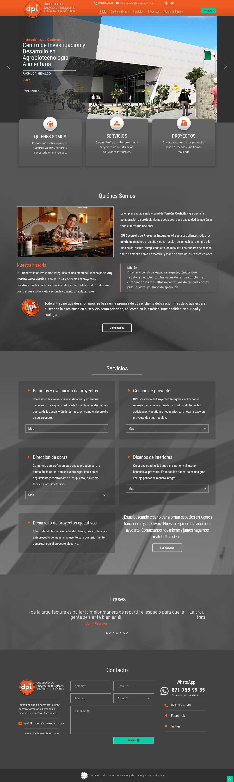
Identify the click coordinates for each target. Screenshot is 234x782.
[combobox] (134, 698)
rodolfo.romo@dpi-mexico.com (44, 723)
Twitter (175, 726)
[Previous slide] (8, 66)
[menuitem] (103, 12)
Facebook (178, 716)
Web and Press (156, 775)
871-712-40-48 (181, 705)
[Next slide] (225, 66)
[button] (67, 428)
